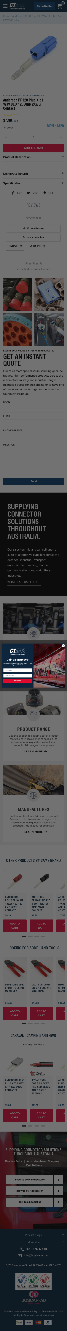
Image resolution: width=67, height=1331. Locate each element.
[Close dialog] (63, 645)
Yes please (17, 681)
